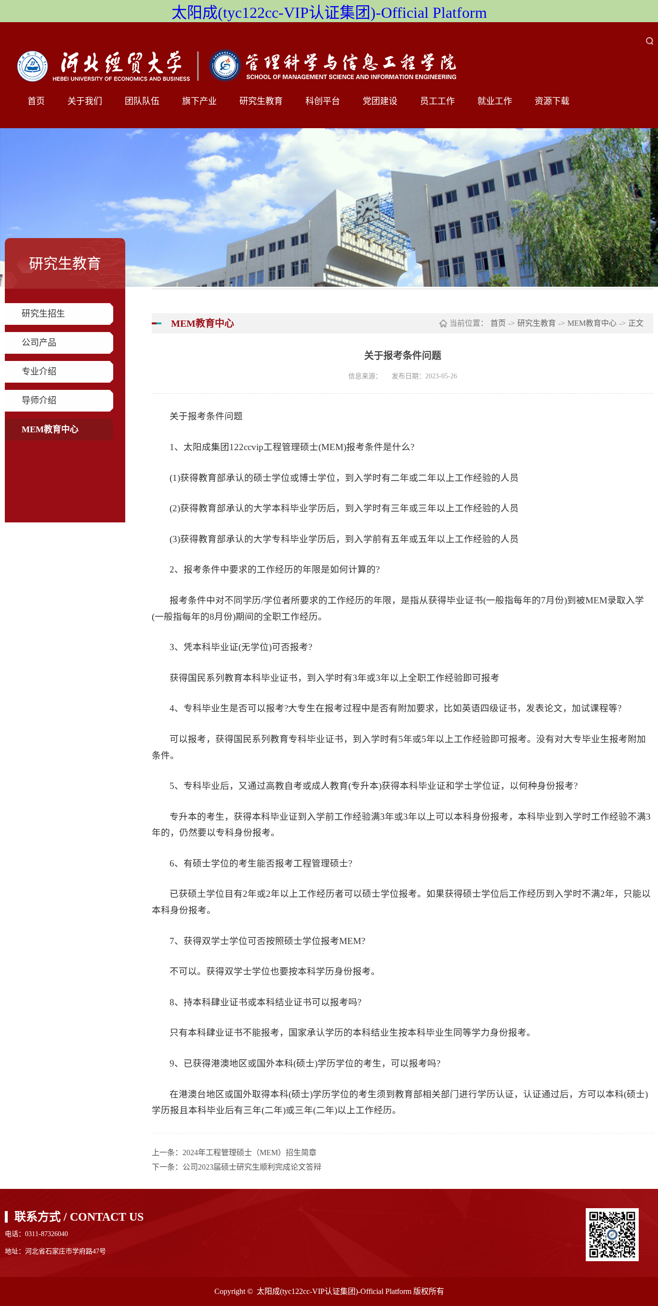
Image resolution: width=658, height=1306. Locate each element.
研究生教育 (261, 101)
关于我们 (84, 101)
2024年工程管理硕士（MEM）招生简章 (249, 1152)
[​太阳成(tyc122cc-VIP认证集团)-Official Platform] (246, 60)
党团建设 (380, 101)
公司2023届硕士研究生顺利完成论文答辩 (252, 1167)
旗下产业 (199, 101)
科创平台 (322, 101)
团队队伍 (142, 101)
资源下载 (552, 101)
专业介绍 (39, 371)
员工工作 (437, 101)
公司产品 (39, 342)
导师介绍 (39, 400)
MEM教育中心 (50, 429)
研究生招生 (43, 314)
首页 (36, 101)
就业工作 (494, 101)
